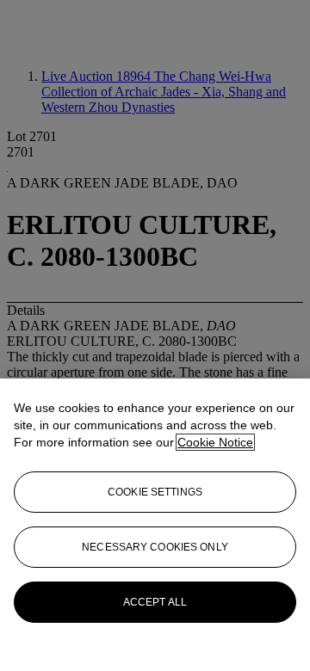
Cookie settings (155, 492)
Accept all (155, 602)
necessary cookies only (155, 547)
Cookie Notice (215, 442)
